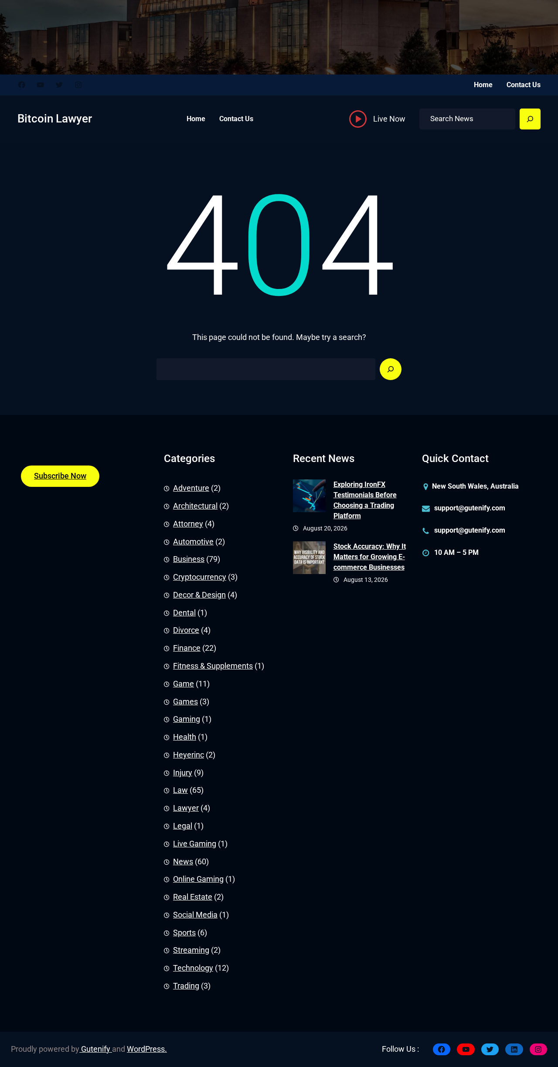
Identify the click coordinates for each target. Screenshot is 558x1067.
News (183, 861)
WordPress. (147, 1049)
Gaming (186, 719)
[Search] (530, 119)
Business (188, 559)
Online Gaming (198, 879)
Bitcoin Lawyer (54, 118)
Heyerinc (188, 755)
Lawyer (186, 808)
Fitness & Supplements (213, 666)
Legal (182, 826)
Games (185, 701)
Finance (187, 648)
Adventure (191, 488)
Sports (184, 932)
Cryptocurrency (199, 577)
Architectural (195, 506)
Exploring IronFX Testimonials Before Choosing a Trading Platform (365, 500)
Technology (193, 968)
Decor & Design (199, 595)
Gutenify (95, 1049)
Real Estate (192, 897)
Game (183, 684)
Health (184, 737)
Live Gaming (194, 843)
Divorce (186, 630)
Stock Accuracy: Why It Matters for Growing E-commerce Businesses (369, 556)
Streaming (191, 950)
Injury (182, 772)
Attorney (188, 524)
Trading (186, 986)
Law (180, 790)
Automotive (193, 541)
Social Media (195, 915)
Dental (184, 612)
